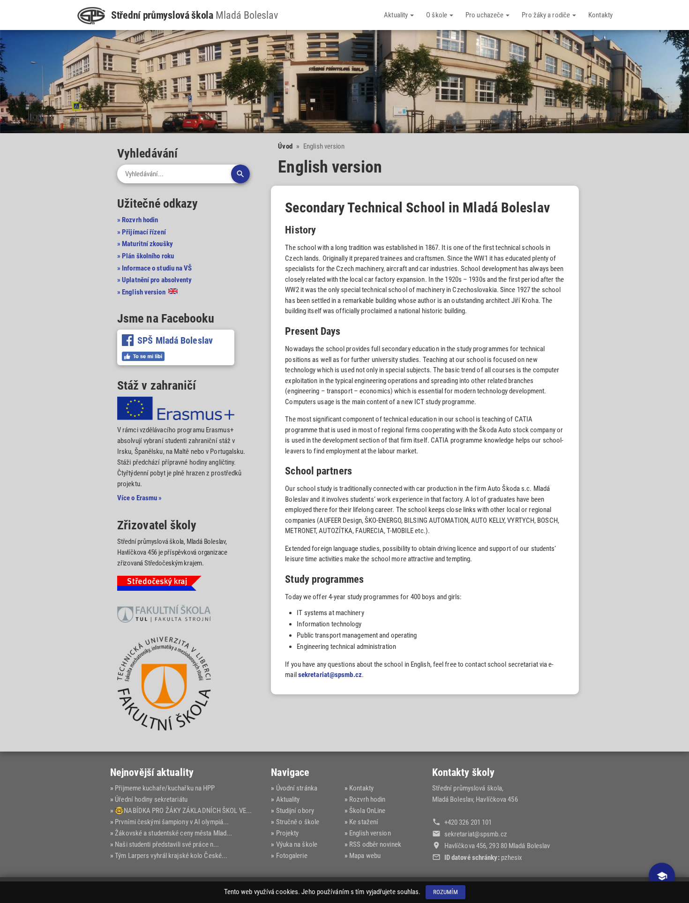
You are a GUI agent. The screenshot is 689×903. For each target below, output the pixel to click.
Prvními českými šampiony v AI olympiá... (172, 822)
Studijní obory (295, 810)
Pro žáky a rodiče (546, 15)
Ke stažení (363, 822)
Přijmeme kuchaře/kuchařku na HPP (165, 788)
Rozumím (445, 891)
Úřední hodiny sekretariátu (151, 799)
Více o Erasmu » (139, 498)
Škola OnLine (367, 810)
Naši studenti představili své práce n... (167, 844)
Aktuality (396, 15)
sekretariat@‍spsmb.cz (475, 834)
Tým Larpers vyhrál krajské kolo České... (171, 855)
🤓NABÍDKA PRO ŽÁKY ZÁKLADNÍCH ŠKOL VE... (183, 810)
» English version (142, 292)
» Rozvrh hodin (137, 220)
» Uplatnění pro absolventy (154, 280)
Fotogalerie (291, 855)
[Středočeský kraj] (159, 585)
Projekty (287, 833)
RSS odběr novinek (375, 844)
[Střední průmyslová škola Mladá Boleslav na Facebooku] (143, 356)
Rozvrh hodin (367, 799)
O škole (437, 15)
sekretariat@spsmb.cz (330, 674)
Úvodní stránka (296, 788)
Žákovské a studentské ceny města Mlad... (173, 833)
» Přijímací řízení (141, 232)
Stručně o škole (297, 822)
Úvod (285, 146)
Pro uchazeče (485, 15)
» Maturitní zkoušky (145, 244)
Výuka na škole (296, 844)
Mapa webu (365, 855)
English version (370, 833)
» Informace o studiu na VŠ (154, 268)
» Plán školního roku (145, 256)
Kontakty (600, 15)
